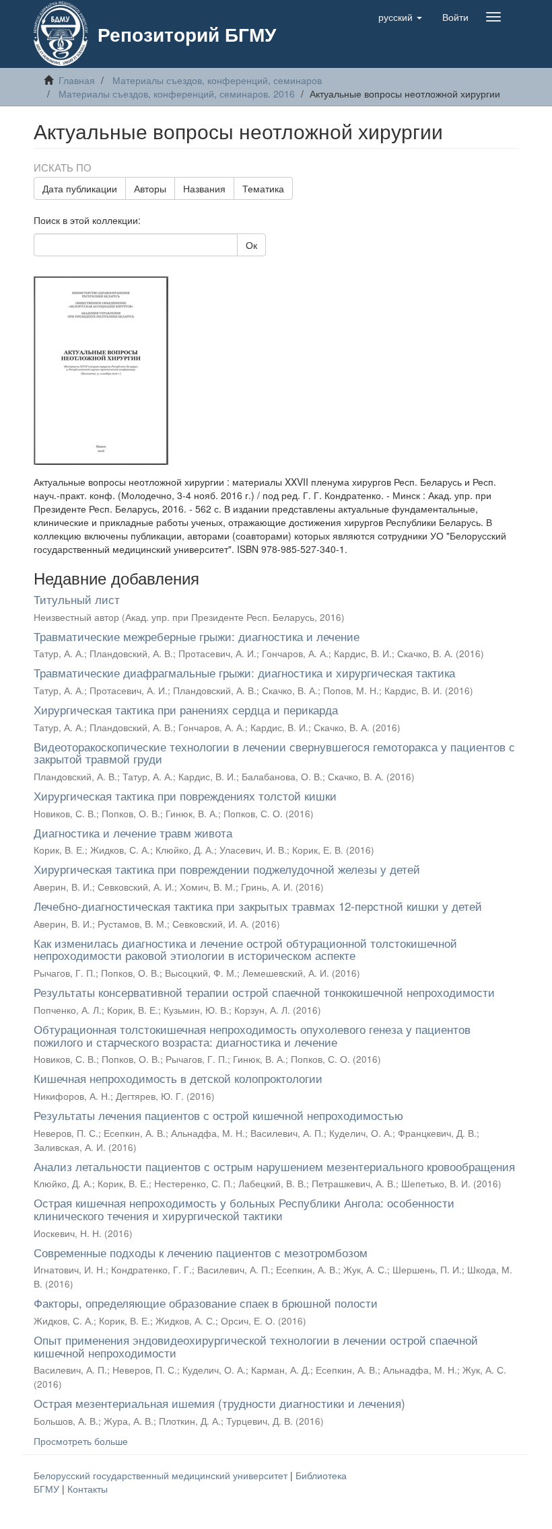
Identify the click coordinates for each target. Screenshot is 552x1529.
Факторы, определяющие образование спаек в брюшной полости (206, 1302)
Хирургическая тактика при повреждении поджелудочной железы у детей (227, 868)
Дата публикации (79, 188)
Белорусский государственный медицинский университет (162, 1475)
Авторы (150, 188)
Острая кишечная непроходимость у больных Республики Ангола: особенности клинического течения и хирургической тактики (244, 1209)
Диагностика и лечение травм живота (133, 832)
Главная (77, 80)
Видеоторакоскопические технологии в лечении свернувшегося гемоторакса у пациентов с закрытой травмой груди (274, 753)
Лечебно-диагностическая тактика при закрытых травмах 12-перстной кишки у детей (258, 905)
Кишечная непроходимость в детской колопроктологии (178, 1078)
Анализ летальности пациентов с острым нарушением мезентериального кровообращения (274, 1166)
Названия (204, 188)
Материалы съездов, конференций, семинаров (217, 80)
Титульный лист (77, 599)
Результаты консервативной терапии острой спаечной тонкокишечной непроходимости (264, 991)
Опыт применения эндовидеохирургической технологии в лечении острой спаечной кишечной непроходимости (256, 1346)
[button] (400, 17)
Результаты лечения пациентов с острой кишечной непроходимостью (218, 1115)
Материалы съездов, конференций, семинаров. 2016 (177, 93)
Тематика (263, 188)
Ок (251, 245)
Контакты (87, 1488)
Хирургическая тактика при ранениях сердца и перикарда (186, 709)
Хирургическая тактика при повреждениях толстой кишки (185, 795)
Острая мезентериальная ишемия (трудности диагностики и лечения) (219, 1402)
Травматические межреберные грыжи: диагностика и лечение (196, 636)
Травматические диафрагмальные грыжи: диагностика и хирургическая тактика (244, 672)
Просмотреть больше (81, 1441)
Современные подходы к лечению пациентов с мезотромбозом (201, 1252)
